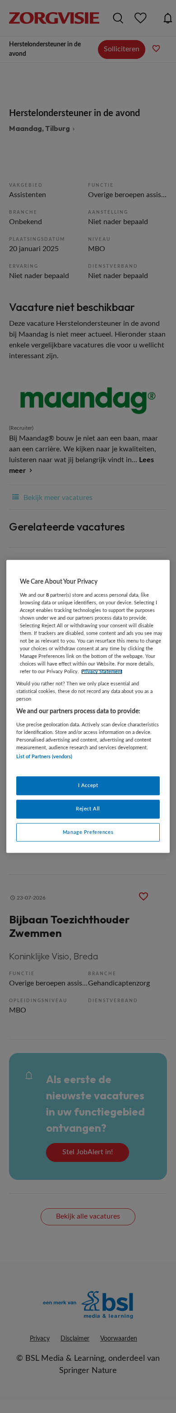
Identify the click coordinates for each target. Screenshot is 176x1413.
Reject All (88, 808)
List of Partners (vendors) (44, 757)
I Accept (88, 785)
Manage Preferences (88, 832)
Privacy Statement (101, 671)
